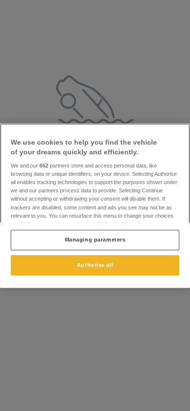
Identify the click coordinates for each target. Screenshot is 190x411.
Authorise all (95, 265)
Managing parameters (95, 240)
